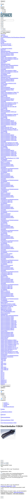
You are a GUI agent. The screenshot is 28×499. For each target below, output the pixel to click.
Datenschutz (9, 486)
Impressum (3, 486)
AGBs (14, 486)
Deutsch (2, 6)
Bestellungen (17, 37)
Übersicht (3, 37)
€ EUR (4, 12)
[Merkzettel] (2, 29)
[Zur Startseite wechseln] (6, 16)
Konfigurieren (9, 493)
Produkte (3, 409)
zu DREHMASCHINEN (6, 411)
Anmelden (3, 34)
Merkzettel (22, 37)
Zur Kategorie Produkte (6, 45)
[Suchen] (2, 22)
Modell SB (3, 414)
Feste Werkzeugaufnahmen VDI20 (8, 422)
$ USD (4, 9)
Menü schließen (6, 32)
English (2, 4)
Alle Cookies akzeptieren (18, 493)
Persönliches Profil (9, 37)
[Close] (2, 461)
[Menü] (2, 18)
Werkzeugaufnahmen (5, 417)
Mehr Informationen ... (19, 492)
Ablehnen (3, 493)
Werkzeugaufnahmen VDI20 (7, 420)
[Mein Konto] (4, 29)
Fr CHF (4, 11)
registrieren (5, 36)
